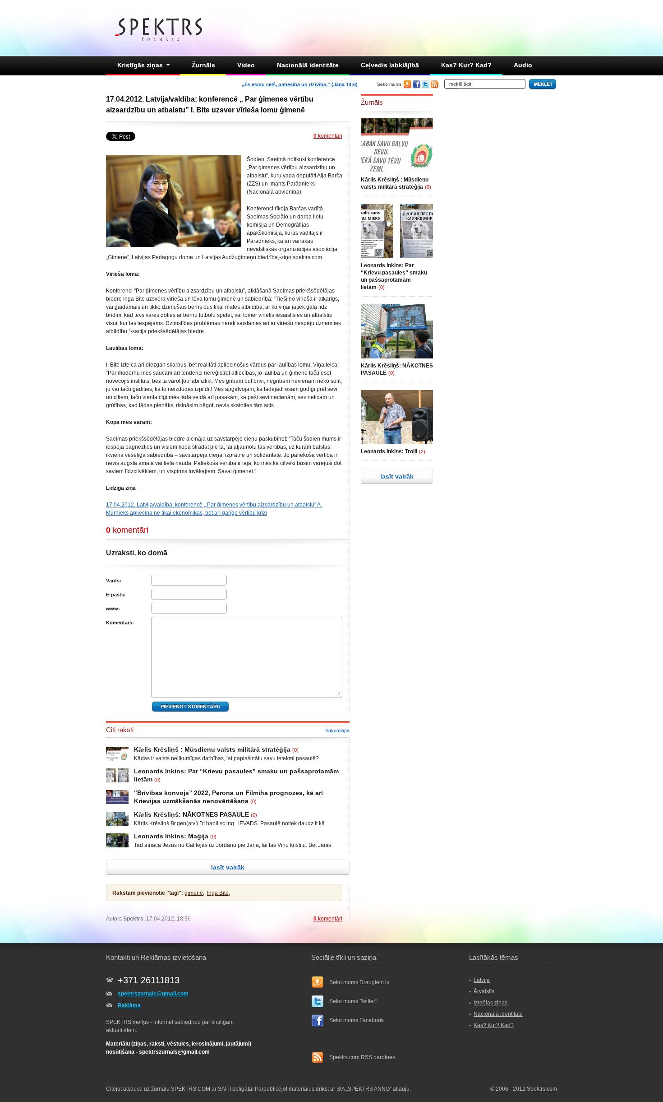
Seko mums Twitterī (353, 1001)
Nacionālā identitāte (308, 65)
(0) (295, 750)
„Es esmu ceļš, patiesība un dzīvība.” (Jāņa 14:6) (300, 84)
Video (246, 65)
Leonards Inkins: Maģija (171, 836)
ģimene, (194, 893)
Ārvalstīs (484, 991)
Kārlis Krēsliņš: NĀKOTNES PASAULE (191, 814)
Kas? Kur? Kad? (466, 65)
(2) (422, 451)
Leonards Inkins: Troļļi (389, 451)
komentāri (327, 136)
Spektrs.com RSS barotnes (362, 1057)
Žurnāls (203, 65)
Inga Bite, (218, 893)
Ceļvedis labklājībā (390, 65)
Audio (523, 65)
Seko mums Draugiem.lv (359, 982)
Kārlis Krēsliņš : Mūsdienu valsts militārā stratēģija (212, 749)
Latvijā (482, 980)
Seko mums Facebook (356, 1020)
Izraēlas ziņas (490, 1003)
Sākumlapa (337, 730)
